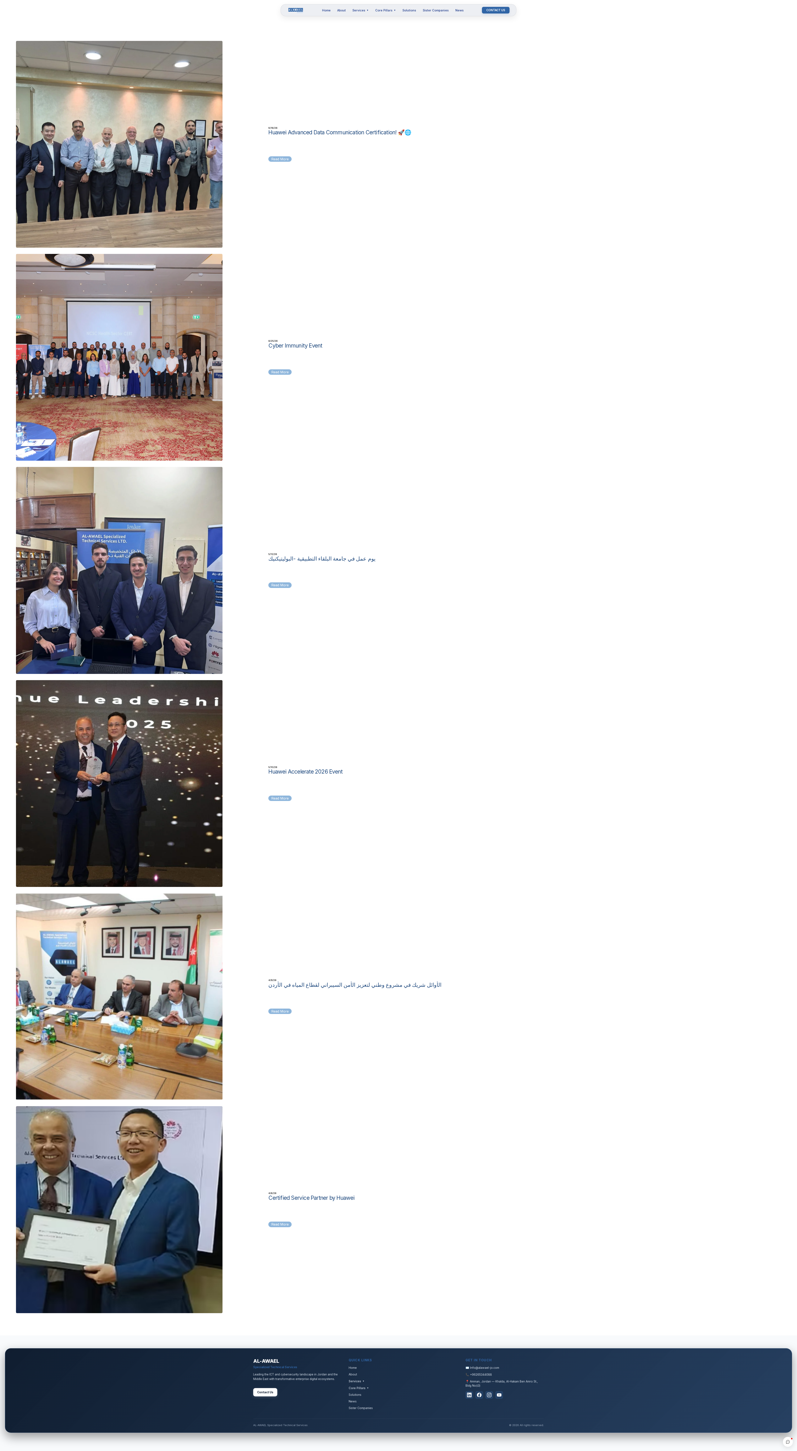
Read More (280, 159)
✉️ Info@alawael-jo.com (482, 1367)
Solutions (409, 10)
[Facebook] (479, 1395)
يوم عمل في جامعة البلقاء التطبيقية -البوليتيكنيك (321, 558)
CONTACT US (495, 10)
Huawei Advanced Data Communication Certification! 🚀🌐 (339, 132)
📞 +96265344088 (479, 1374)
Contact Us (265, 1392)
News (459, 10)
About (341, 10)
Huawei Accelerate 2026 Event (305, 771)
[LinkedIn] (469, 1395)
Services (360, 10)
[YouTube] (499, 1395)
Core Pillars (385, 10)
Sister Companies (436, 10)
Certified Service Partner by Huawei (311, 1197)
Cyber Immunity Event (295, 345)
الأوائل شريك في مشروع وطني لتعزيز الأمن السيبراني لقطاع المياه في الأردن (354, 984)
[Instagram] (489, 1395)
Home (326, 10)
